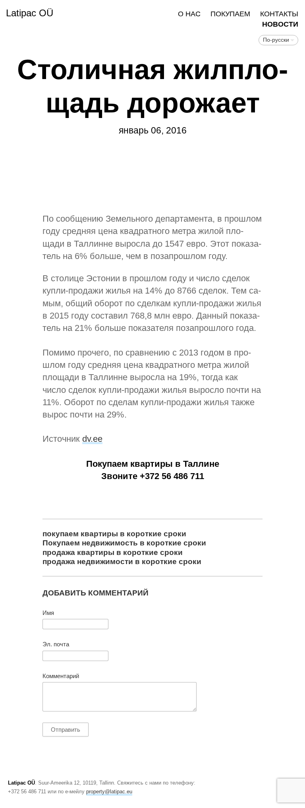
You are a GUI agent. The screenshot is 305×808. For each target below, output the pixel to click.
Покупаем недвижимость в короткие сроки (124, 542)
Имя (48, 613)
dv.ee (92, 439)
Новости (280, 24)
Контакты (279, 14)
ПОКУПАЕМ (230, 14)
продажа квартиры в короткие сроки (112, 552)
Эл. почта (55, 644)
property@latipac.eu (109, 791)
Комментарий (60, 676)
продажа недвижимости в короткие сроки (121, 561)
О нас (189, 14)
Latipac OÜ (29, 13)
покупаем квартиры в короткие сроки (114, 533)
